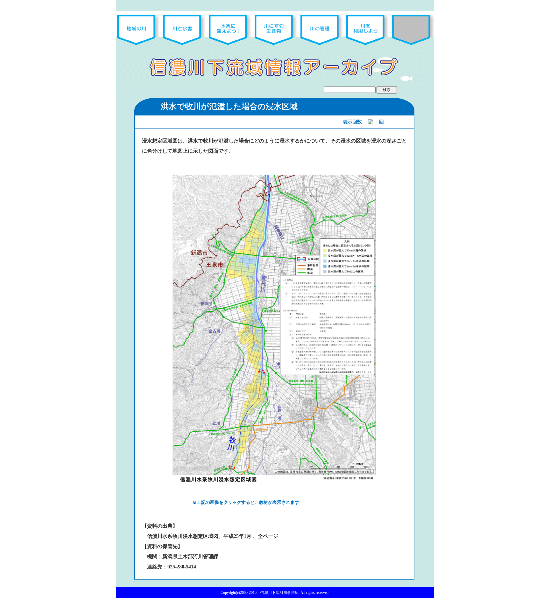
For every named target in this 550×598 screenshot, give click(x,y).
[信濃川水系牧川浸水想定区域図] (274, 327)
